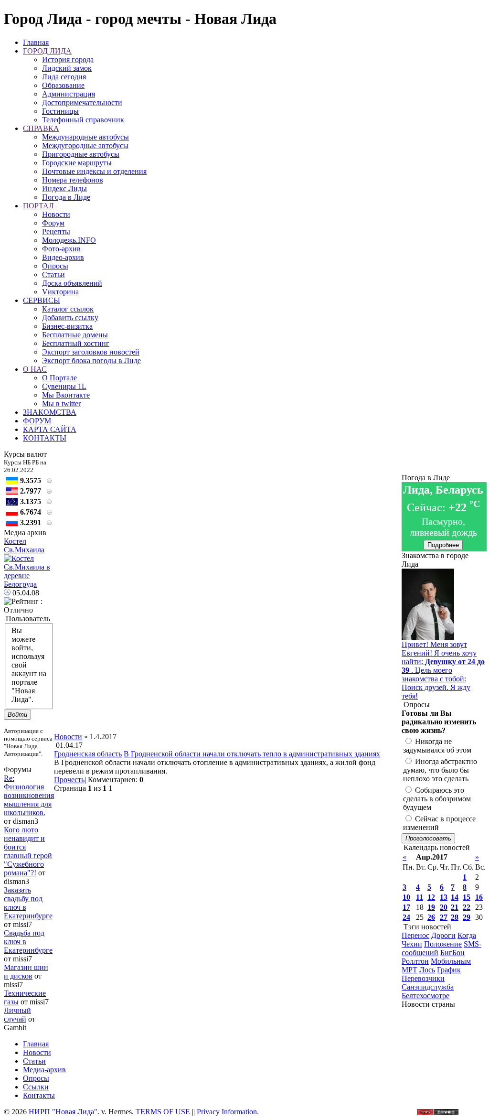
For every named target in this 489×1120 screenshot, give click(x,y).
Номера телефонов (72, 180)
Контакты (39, 1095)
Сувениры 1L (64, 386)
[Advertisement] (228, 710)
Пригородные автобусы (80, 154)
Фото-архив (61, 249)
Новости (56, 214)
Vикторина (60, 292)
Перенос (415, 935)
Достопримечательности (82, 102)
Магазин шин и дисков (26, 971)
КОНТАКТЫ (44, 438)
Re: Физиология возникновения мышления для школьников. (29, 795)
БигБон (452, 952)
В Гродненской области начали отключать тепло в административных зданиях (252, 754)
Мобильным (451, 961)
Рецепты (56, 231)
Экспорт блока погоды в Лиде (91, 360)
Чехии (412, 944)
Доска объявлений (72, 283)
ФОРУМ (37, 421)
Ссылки (36, 1087)
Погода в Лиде (66, 197)
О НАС (35, 369)
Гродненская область (88, 754)
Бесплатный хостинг (75, 343)
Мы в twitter (61, 403)
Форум (53, 223)
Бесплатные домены (75, 335)
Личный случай (17, 1014)
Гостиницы (60, 111)
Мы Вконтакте (66, 395)
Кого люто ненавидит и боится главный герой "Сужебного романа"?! (28, 851)
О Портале (59, 378)
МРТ (409, 970)
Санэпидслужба (428, 987)
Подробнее (443, 545)
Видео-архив (63, 257)
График (449, 970)
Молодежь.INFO (69, 240)
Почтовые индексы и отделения (94, 171)
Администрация (68, 94)
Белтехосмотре (425, 995)
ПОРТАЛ (38, 206)
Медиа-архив (44, 1070)
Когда (466, 935)
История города (68, 59)
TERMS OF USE (163, 1112)
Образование (63, 85)
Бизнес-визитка (67, 326)
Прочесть (69, 779)
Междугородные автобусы (85, 145)
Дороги (443, 935)
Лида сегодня (64, 77)
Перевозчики (423, 978)
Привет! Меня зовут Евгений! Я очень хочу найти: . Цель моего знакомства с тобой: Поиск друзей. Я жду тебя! (443, 670)
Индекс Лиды (64, 188)
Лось (427, 970)
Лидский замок (67, 68)
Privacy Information (227, 1112)
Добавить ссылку (70, 317)
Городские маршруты (77, 163)
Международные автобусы (85, 137)
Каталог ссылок (68, 309)
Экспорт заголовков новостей (90, 352)
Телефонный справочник (83, 120)
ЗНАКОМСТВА (49, 412)
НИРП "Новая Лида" (63, 1112)
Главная (36, 42)
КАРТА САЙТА (49, 429)
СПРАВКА (41, 128)
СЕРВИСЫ (41, 300)
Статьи (53, 274)
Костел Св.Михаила (24, 545)
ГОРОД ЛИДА (47, 51)
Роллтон (415, 961)
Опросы (55, 266)
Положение (443, 944)
